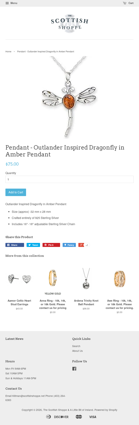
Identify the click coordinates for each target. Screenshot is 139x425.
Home (8, 51)
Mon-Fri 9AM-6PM (15, 368)
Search (76, 346)
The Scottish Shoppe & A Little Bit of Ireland (68, 410)
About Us (77, 351)
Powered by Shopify (105, 410)
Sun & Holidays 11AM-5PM (20, 378)
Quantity (10, 173)
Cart (131, 3)
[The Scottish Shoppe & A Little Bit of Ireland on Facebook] (74, 369)
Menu (13, 3)
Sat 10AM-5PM (13, 373)
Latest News (14, 339)
